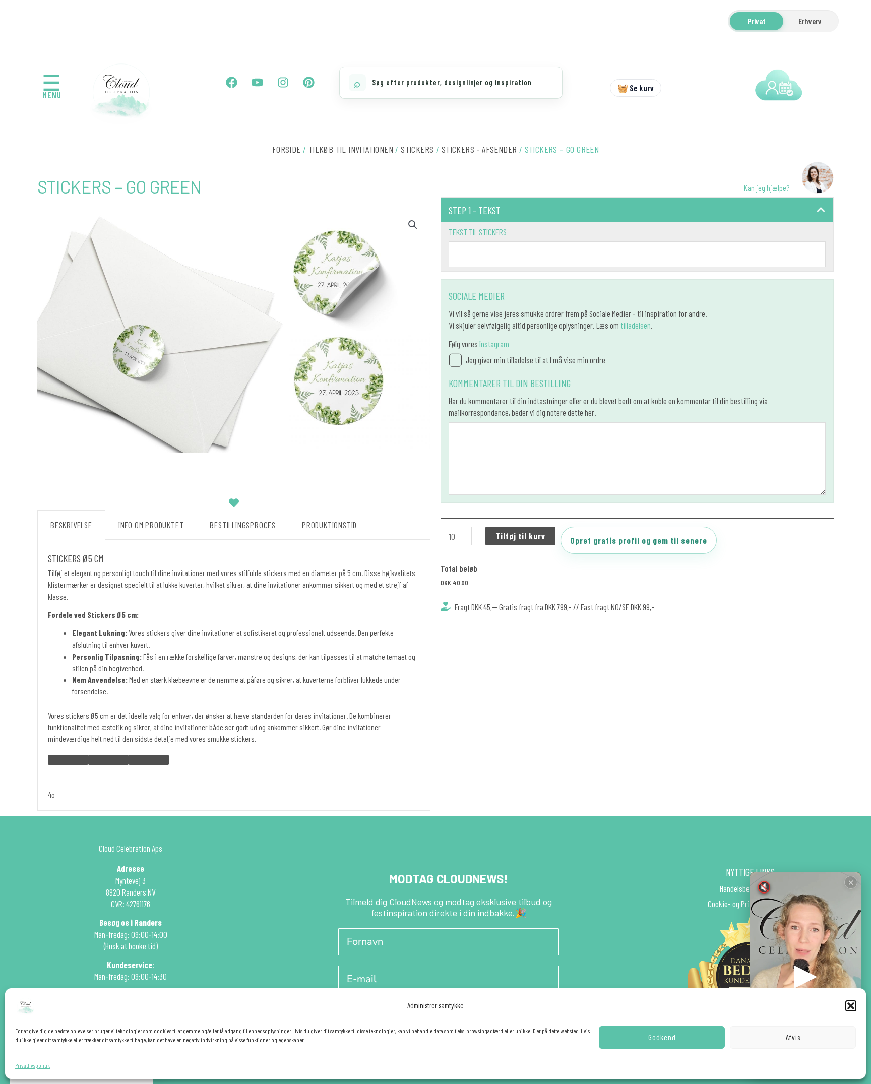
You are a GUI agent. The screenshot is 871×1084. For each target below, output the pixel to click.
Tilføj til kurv (520, 536)
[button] (851, 1006)
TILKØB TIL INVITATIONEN (350, 149)
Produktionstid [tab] (329, 525)
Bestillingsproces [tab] (243, 525)
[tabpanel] (233, 675)
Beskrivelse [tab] (71, 525)
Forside (286, 149)
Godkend (662, 1037)
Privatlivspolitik (32, 1065)
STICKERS (417, 149)
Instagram (494, 344)
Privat (757, 21)
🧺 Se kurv (635, 88)
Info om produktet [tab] (151, 525)
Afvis (793, 1037)
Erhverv (810, 21)
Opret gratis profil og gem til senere (638, 540)
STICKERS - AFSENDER (479, 149)
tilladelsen (635, 325)
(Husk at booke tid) (131, 946)
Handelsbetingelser (748, 888)
